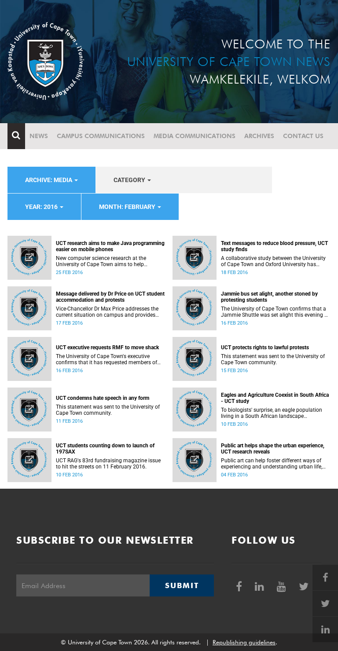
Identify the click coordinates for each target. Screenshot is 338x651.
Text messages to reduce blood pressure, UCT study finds (274, 246)
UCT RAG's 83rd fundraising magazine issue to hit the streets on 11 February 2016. (108, 463)
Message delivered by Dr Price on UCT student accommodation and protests (110, 297)
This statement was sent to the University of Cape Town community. (273, 359)
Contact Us (303, 135)
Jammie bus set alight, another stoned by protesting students (269, 297)
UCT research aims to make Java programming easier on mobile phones (110, 246)
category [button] (130, 179)
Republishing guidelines (244, 642)
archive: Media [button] (49, 179)
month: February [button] (128, 206)
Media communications (194, 135)
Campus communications (101, 135)
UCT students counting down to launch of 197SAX (105, 449)
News (38, 135)
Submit (181, 585)
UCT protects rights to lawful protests (265, 347)
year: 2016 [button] (42, 206)
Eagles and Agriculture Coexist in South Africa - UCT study (275, 398)
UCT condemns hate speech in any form (102, 398)
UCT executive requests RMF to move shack (107, 347)
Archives (259, 135)
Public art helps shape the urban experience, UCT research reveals (272, 449)
